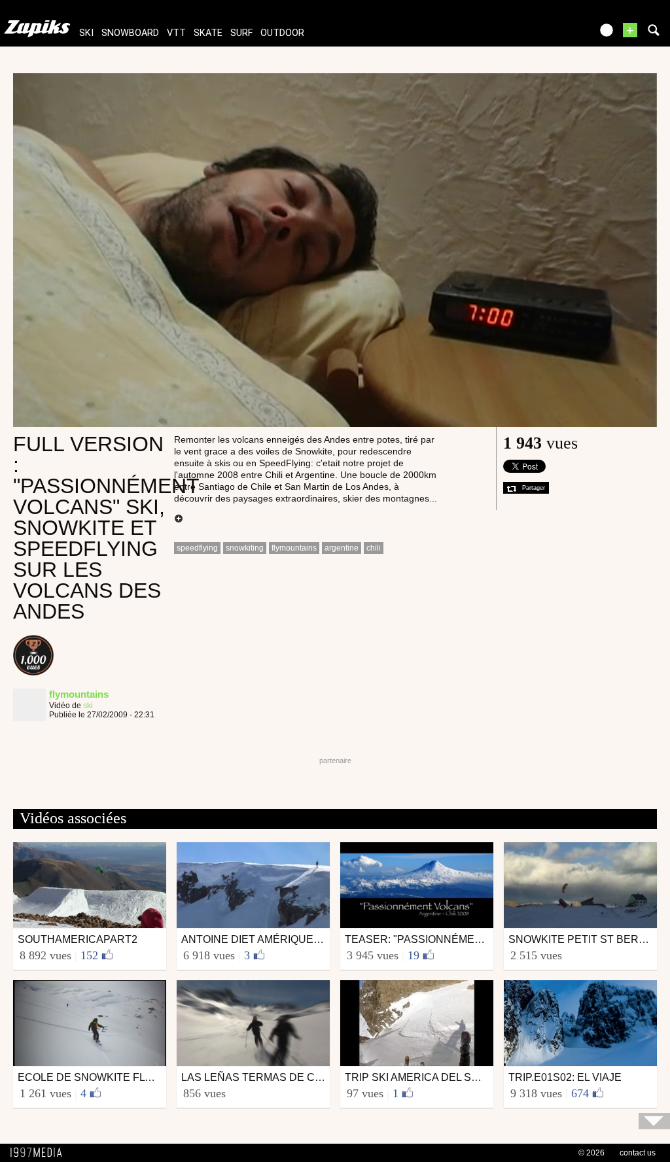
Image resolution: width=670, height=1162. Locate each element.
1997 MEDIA (40, 1153)
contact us (638, 1152)
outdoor (282, 33)
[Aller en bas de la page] (654, 1121)
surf (241, 33)
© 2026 (591, 1152)
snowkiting (245, 548)
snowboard (130, 33)
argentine (342, 548)
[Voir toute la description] (178, 519)
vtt (176, 33)
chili (373, 548)
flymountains (294, 548)
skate (208, 33)
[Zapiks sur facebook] (553, 34)
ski (86, 33)
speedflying (197, 548)
